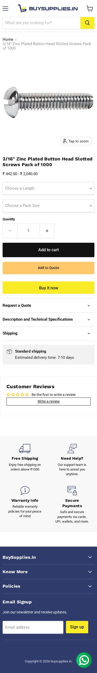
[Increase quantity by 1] (47, 231)
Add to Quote (48, 268)
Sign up (77, 627)
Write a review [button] (49, 401)
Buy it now (48, 288)
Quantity (9, 219)
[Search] (87, 23)
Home (8, 39)
